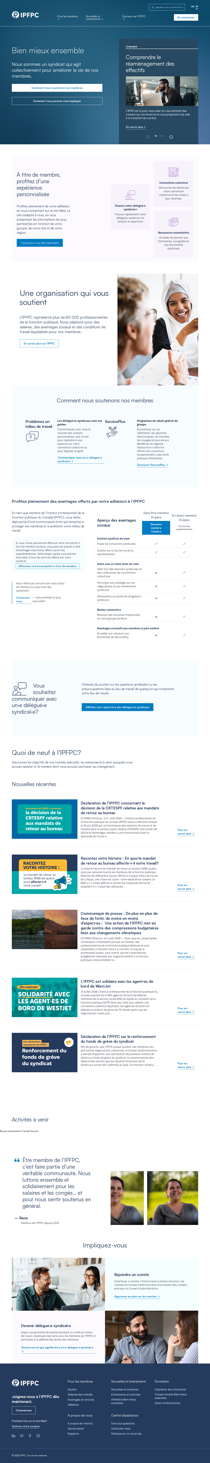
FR (197, 6)
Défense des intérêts (80, 1394)
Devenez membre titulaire (156, 528)
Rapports (73, 1433)
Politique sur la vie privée (126, 1433)
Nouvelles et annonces (124, 1389)
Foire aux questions (123, 1423)
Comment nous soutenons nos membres (57, 87)
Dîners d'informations (167, 1403)
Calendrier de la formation (170, 1389)
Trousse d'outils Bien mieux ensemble (171, 1396)
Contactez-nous (23, 599)
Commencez (24, 1410)
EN (192, 6)
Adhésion (73, 1404)
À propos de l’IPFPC (134, 16)
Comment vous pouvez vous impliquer (57, 101)
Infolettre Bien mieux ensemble (123, 1401)
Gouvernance (76, 1428)
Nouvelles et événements (93, 18)
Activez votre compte (26, 1426)
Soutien (72, 1389)
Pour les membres (67, 16)
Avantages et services (81, 1399)
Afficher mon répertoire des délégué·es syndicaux (117, 707)
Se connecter (186, 17)
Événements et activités (125, 1394)
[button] (171, 137)
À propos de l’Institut (80, 1423)
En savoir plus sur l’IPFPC (39, 343)
